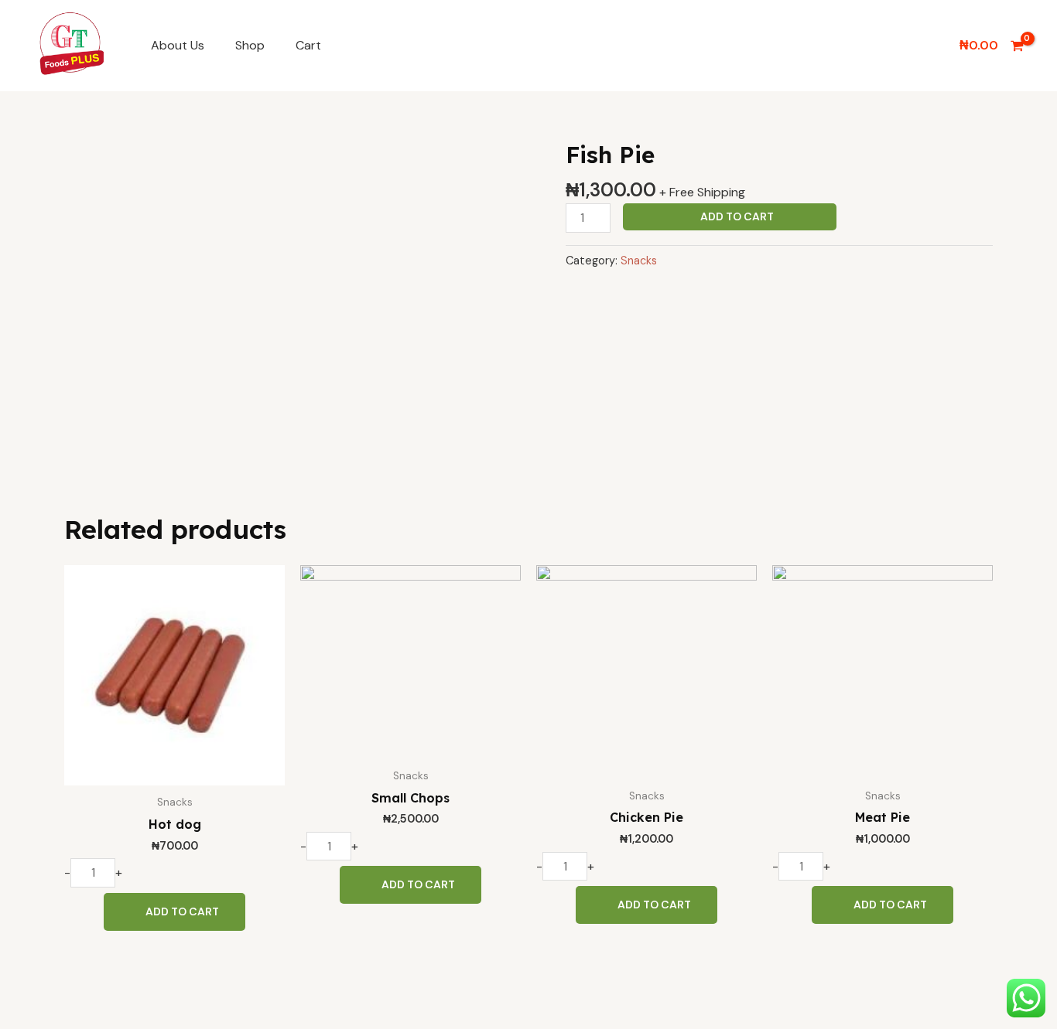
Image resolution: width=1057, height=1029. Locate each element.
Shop (250, 45)
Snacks (639, 260)
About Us (177, 45)
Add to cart (737, 216)
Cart (308, 45)
